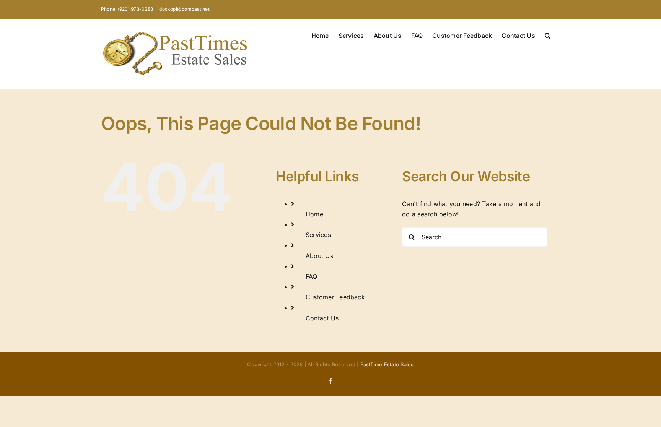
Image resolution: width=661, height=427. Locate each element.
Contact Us (322, 318)
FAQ (311, 276)
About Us (319, 256)
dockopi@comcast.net (184, 9)
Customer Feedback (335, 297)
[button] (547, 35)
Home (314, 214)
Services (318, 235)
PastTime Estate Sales (387, 364)
